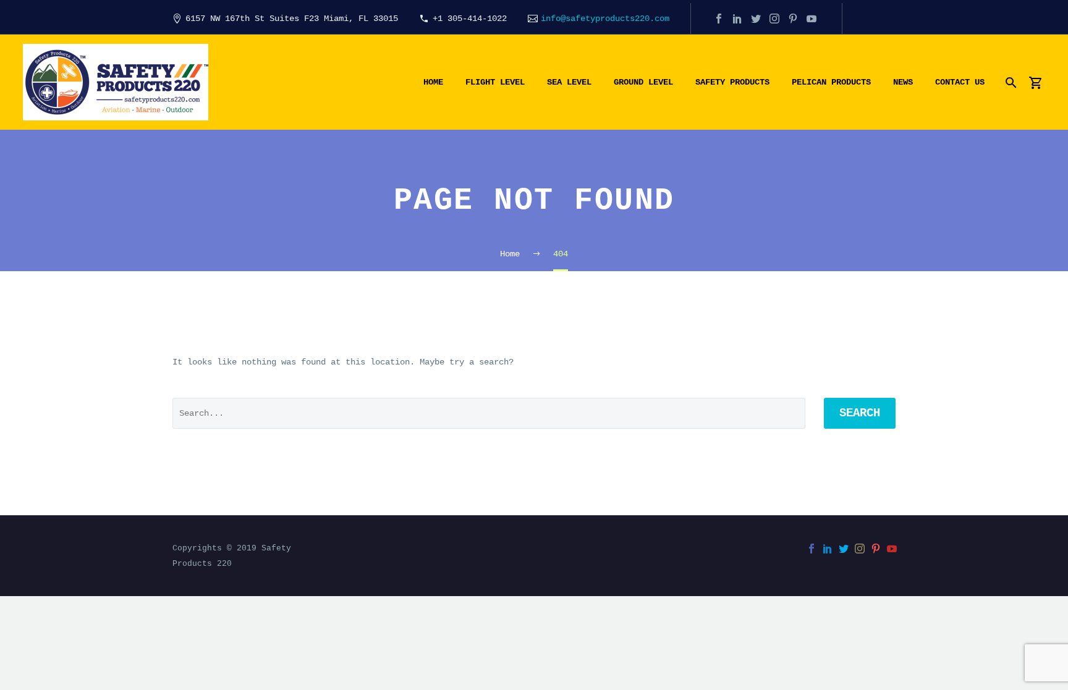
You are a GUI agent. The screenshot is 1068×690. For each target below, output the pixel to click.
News (903, 82)
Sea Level (569, 82)
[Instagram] (774, 18)
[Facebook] (719, 18)
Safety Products (732, 82)
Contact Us (960, 82)
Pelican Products (831, 82)
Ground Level (643, 82)
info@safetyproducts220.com (605, 18)
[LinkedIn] (737, 18)
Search (859, 413)
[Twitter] (756, 18)
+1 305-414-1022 (470, 18)
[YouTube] (811, 18)
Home (433, 82)
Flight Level (495, 82)
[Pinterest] (793, 18)
